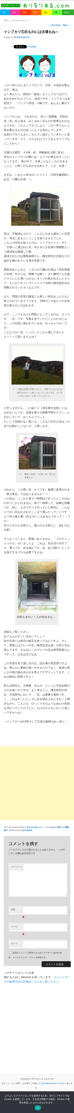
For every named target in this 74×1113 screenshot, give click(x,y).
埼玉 (59, 827)
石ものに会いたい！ (36, 827)
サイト (14, 943)
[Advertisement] (37, 783)
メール (17, 927)
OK (38, 1107)
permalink (27, 830)
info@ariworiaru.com (52, 1083)
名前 (17, 910)
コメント (16, 866)
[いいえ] (69, 1102)
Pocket (32, 46)
